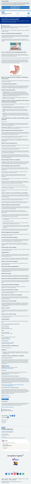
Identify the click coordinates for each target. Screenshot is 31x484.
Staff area (10, 478)
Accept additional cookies (15, 6)
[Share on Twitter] (10, 415)
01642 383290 (12, 342)
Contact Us (4, 436)
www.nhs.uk (9, 347)
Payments (6, 478)
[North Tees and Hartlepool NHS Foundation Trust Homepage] (7, 13)
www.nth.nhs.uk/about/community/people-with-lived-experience (14, 384)
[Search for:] (22, 13)
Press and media (15, 478)
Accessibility (20, 478)
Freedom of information (12, 479)
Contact (3, 478)
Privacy (24, 478)
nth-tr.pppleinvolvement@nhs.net (8, 385)
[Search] (28, 13)
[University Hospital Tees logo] (7, 428)
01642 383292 (7, 342)
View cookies (3, 9)
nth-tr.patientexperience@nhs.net (8, 368)
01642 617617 (7, 374)
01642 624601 (7, 327)
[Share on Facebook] (12, 415)
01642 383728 (7, 332)
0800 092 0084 (7, 366)
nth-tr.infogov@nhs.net (6, 397)
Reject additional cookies (15, 8)
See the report (5, 448)
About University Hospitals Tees (8, 431)
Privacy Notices (4, 399)
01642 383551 (7, 395)
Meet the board (5, 434)
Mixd (8, 482)
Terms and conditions (5, 479)
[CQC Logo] (5, 441)
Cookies (27, 478)
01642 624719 (7, 365)
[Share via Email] (14, 415)
